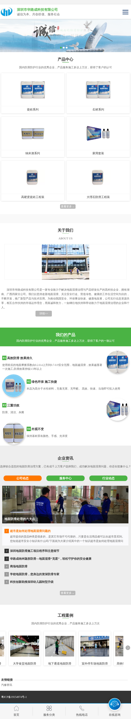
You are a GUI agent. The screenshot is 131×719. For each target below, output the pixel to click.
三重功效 (13, 405)
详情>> (43, 313)
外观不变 (38, 429)
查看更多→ (68, 206)
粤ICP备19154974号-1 (14, 697)
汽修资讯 (6, 684)
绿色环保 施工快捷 (44, 381)
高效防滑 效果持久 (20, 358)
